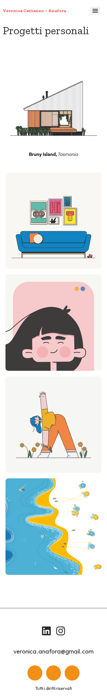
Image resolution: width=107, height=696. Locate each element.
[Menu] (95, 11)
